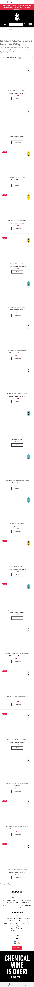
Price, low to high (11, 57)
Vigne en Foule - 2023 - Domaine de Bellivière (17, 696)
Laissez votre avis (22, 2)
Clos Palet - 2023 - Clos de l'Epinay (17, 177)
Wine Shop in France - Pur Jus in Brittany (17, 905)
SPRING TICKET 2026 (17, 931)
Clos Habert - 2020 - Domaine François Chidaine (17, 437)
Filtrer (3, 57)
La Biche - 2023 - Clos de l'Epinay (17, 566)
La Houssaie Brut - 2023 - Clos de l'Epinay (17, 220)
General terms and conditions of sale (17, 923)
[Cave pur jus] (17, 17)
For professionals (17, 928)
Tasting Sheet (17, 908)
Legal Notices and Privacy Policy (17, 921)
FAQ (17, 926)
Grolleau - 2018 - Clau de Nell (17, 523)
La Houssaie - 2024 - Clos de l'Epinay (17, 263)
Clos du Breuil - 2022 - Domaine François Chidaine (17, 480)
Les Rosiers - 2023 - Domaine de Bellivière (17, 393)
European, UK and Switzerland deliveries (17, 918)
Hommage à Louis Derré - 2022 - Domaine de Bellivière (17, 610)
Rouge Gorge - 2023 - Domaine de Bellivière (17, 307)
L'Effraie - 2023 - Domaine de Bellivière (17, 350)
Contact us (17, 947)
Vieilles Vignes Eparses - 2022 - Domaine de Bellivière (17, 653)
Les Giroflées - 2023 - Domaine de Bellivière (17, 134)
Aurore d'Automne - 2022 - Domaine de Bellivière (17, 826)
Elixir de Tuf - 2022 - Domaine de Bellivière (17, 869)
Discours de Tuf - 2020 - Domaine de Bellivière (17, 783)
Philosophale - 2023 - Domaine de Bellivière (17, 739)
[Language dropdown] (30, 24)
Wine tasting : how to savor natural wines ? (17, 900)
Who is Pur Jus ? (17, 898)
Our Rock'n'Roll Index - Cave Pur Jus (17, 903)
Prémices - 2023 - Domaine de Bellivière (17, 90)
